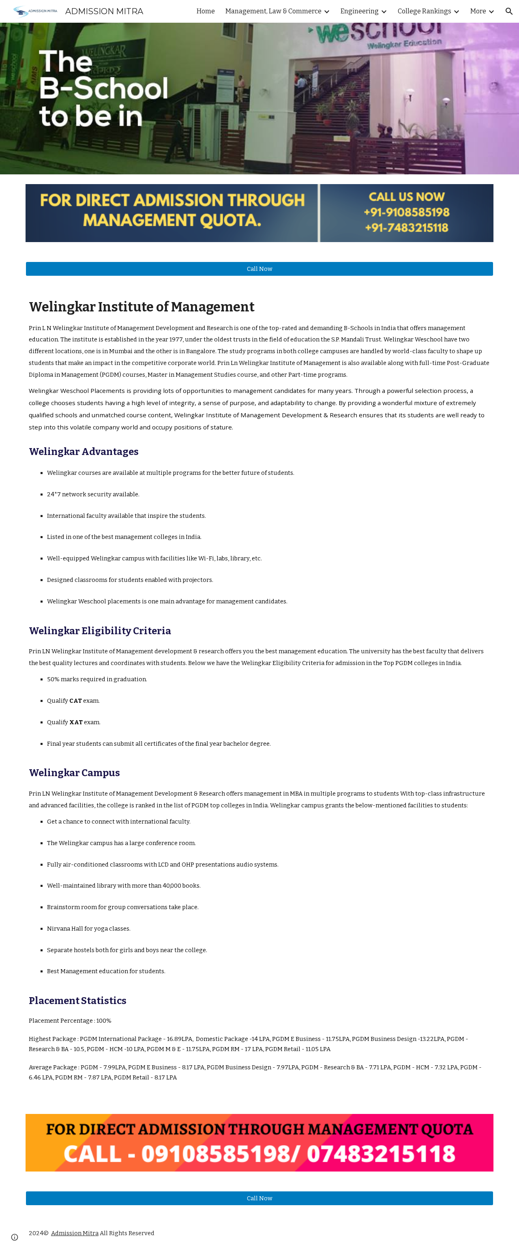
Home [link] (206, 11)
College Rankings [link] (424, 11)
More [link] (478, 11)
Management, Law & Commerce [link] (273, 11)
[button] (509, 11)
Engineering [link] (360, 11)
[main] (259, 695)
